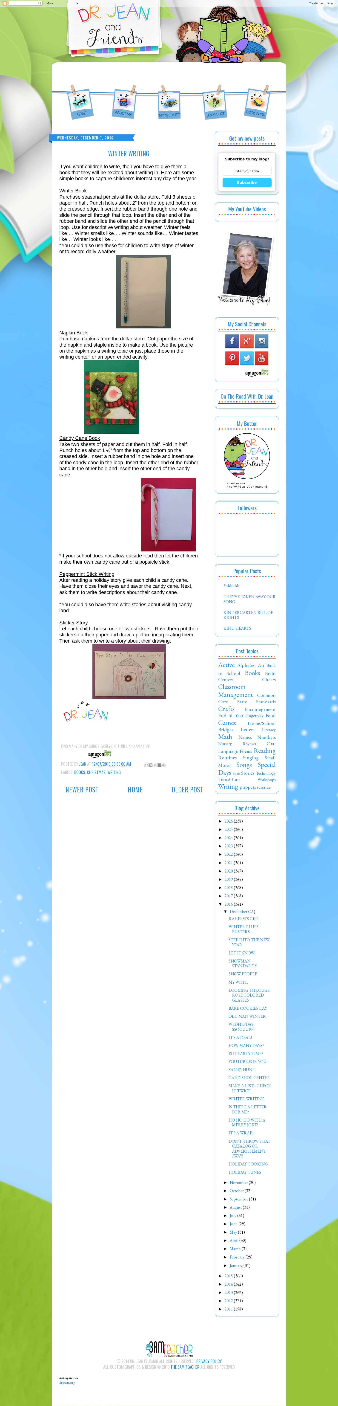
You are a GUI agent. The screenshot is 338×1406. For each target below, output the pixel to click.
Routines (227, 757)
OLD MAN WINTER (247, 1016)
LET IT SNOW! (242, 953)
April (234, 1240)
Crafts (226, 708)
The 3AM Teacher (185, 1367)
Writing (114, 772)
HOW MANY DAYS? (246, 1045)
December (239, 911)
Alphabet (246, 665)
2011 (229, 1309)
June (234, 1223)
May (234, 1232)
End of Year (230, 715)
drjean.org (67, 1382)
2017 (229, 896)
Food (271, 715)
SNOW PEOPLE (243, 974)
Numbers (266, 737)
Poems (246, 751)
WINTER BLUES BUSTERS (243, 929)
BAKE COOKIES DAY (248, 1008)
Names (245, 737)
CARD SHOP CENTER (249, 1077)
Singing (251, 757)
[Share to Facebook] (159, 765)
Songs (244, 764)
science (264, 787)
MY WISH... (238, 982)
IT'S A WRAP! (241, 1133)
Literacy (269, 729)
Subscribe (247, 182)
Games (227, 722)
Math (225, 736)
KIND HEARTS (237, 628)
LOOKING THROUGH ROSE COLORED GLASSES (250, 995)
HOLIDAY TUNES (245, 1172)
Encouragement (260, 709)
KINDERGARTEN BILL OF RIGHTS (248, 615)
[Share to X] (155, 765)
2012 (229, 1300)
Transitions (229, 779)
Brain (270, 673)
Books (79, 772)
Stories (247, 773)
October (237, 1190)
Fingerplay (254, 715)
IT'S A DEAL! (240, 1037)
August (236, 1207)
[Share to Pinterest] (164, 765)
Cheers (269, 679)
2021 (229, 862)
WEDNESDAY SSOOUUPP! (242, 1027)
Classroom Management (235, 690)
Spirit (236, 773)
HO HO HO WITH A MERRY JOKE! (247, 1122)
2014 (229, 1284)
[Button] (247, 477)
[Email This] (146, 765)
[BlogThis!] (151, 765)
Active (226, 664)
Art (261, 665)
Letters (247, 729)
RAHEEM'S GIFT (244, 918)
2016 (229, 904)
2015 (229, 1275)
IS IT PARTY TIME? (246, 1053)
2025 (229, 829)
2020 (229, 871)
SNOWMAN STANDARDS (243, 963)
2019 (229, 879)
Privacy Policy (209, 1361)
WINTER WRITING (247, 1099)
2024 (229, 837)
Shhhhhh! (231, 585)
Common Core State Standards (247, 698)
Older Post (187, 789)
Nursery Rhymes (237, 743)
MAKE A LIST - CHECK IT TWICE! (250, 1088)
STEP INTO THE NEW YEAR (249, 942)
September (239, 1199)
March (236, 1248)
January (236, 1265)
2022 (229, 854)
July (233, 1215)
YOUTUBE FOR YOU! (248, 1061)
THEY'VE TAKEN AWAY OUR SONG (249, 599)
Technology (266, 773)
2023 (229, 846)
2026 (229, 821)
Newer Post (82, 789)
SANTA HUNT (242, 1069)
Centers (225, 679)
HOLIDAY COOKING (248, 1164)
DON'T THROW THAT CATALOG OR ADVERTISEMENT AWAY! (249, 1149)
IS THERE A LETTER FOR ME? (248, 1109)
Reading (265, 750)
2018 (229, 887)
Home (135, 789)
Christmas (96, 772)
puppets (248, 787)
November (239, 1182)
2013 (229, 1292)
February (238, 1257)
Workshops (267, 779)
